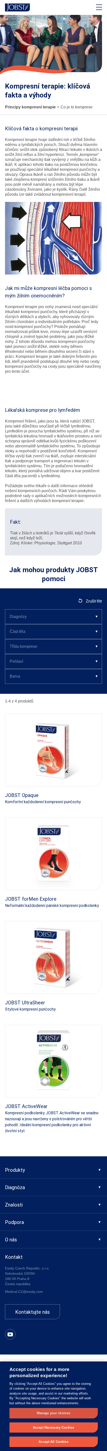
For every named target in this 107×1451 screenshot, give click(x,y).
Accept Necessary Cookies (53, 1427)
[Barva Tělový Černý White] (53, 676)
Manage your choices (53, 1413)
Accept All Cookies (53, 1442)
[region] (53, 1406)
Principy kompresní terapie (30, 107)
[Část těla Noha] (53, 631)
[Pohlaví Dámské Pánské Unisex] (53, 661)
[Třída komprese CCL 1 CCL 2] (53, 646)
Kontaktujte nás (32, 1312)
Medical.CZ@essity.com (24, 1292)
